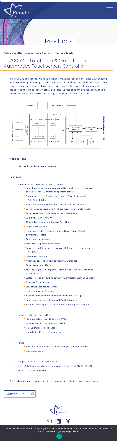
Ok (59, 436)
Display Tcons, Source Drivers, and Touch (49, 52)
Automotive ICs (13, 52)
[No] (113, 432)
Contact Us (15, 394)
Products (58, 41)
